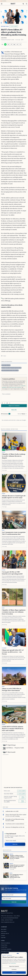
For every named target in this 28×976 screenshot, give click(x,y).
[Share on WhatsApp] (5, 44)
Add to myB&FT (14, 26)
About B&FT (3, 929)
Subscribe (14, 409)
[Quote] (7, 403)
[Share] (17, 44)
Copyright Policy (4, 953)
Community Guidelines (6, 949)
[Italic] (5, 403)
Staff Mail (3, 937)
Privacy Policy (4, 945)
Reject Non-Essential (14, 966)
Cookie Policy (4, 947)
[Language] (23, 3)
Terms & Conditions (5, 943)
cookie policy (13, 963)
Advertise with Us (5, 933)
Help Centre (3, 931)
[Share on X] (8, 44)
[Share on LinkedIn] (14, 44)
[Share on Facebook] (11, 44)
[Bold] (2, 403)
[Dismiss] (25, 832)
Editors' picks (5, 26)
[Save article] (20, 44)
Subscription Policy (5, 951)
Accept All (14, 972)
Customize (14, 969)
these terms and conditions (15, 387)
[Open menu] (2, 3)
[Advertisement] (14, 769)
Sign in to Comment (14, 405)
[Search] (25, 3)
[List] (9, 403)
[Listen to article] (2, 44)
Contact (3, 935)
